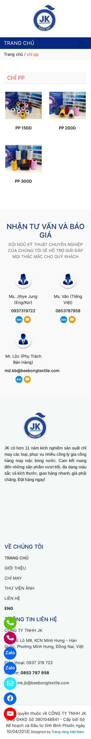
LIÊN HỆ (12, 598)
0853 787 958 (34, 672)
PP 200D (67, 127)
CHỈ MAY (13, 578)
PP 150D (23, 127)
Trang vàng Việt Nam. (68, 732)
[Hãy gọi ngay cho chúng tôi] (7, 638)
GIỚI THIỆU (15, 568)
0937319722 (23, 310)
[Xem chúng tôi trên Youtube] (7, 714)
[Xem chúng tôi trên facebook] (7, 699)
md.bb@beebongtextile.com (32, 370)
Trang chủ (13, 54)
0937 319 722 (39, 662)
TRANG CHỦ (19, 43)
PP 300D (23, 181)
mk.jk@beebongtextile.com (43, 682)
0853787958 (68, 310)
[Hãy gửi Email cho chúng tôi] (7, 683)
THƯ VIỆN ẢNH (19, 588)
